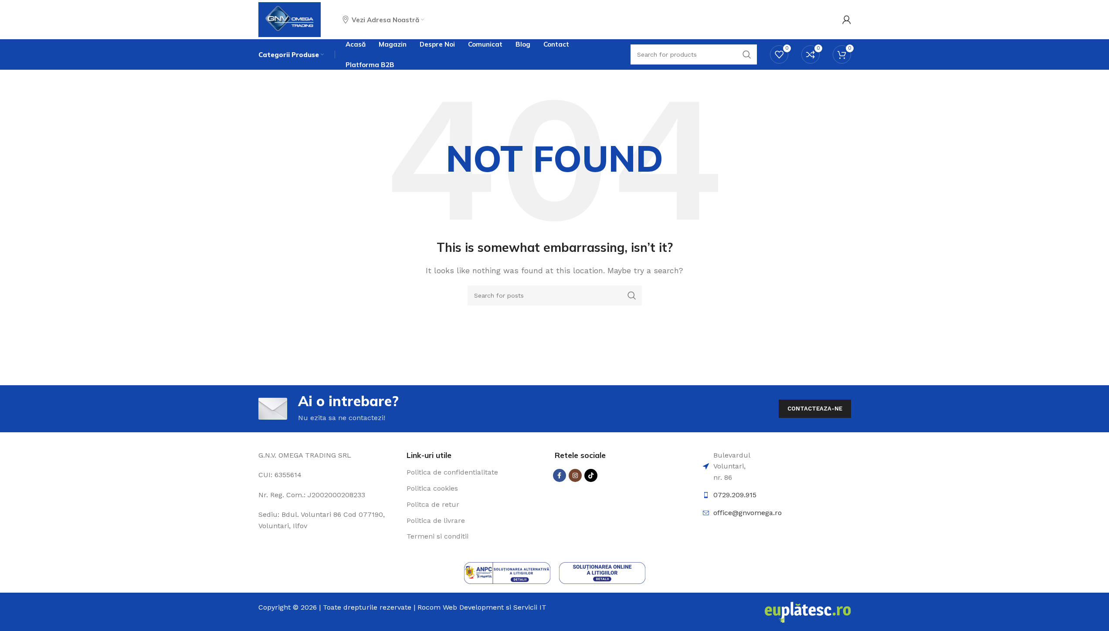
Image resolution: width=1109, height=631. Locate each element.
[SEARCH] (632, 295)
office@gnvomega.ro (747, 513)
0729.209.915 (734, 495)
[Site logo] (289, 19)
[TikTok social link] (590, 475)
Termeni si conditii (437, 536)
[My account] (846, 19)
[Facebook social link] (559, 475)
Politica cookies (432, 488)
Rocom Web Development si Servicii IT (481, 607)
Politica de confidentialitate (452, 472)
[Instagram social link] (575, 475)
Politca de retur (433, 504)
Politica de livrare (436, 520)
